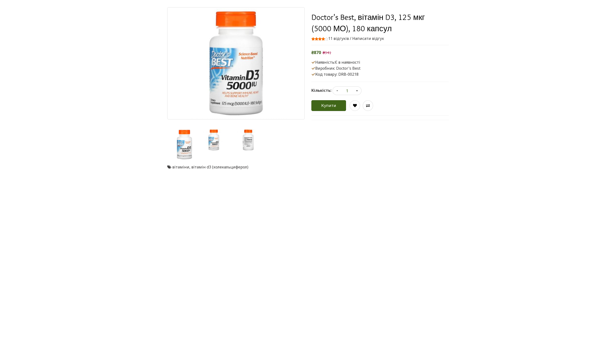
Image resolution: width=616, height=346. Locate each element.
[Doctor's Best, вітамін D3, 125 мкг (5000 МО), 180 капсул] (184, 144)
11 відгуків (338, 38)
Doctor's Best (348, 68)
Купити (328, 105)
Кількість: (321, 90)
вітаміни (180, 167)
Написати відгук (368, 38)
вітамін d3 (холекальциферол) (219, 167)
